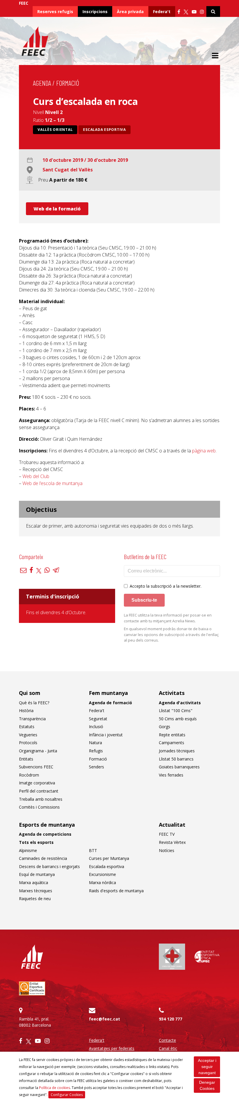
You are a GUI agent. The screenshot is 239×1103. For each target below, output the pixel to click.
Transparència (32, 718)
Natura (95, 742)
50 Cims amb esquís (178, 718)
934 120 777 (170, 1019)
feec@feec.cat (104, 1019)
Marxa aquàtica (33, 882)
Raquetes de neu (35, 898)
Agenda (42, 83)
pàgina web (204, 450)
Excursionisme (102, 874)
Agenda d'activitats (180, 702)
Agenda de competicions (45, 834)
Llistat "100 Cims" (175, 710)
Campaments (171, 742)
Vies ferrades (171, 775)
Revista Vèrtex (172, 842)
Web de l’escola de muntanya (52, 483)
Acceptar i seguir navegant (207, 1066)
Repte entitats (172, 734)
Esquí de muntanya (37, 874)
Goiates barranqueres (179, 767)
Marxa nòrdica (102, 882)
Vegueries (28, 734)
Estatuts (26, 726)
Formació (67, 83)
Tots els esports (36, 842)
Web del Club (35, 476)
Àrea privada (130, 11)
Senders (96, 767)
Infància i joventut (106, 734)
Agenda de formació (110, 702)
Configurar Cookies (67, 1094)
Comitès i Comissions (39, 807)
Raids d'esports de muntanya (116, 890)
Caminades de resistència (43, 858)
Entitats (26, 759)
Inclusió (96, 726)
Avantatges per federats (111, 1048)
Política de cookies (54, 1087)
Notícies (166, 850)
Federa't (162, 11)
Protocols (28, 742)
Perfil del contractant (38, 791)
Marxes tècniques (35, 890)
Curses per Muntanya (109, 858)
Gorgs (164, 726)
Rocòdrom (29, 775)
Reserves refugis (55, 11)
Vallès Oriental (55, 129)
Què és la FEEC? (34, 702)
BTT (93, 850)
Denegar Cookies (207, 1085)
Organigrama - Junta (38, 751)
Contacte (167, 1040)
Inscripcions (95, 11)
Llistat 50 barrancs (176, 759)
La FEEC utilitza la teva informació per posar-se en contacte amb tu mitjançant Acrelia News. (168, 617)
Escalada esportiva (104, 129)
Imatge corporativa (37, 783)
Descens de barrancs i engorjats (49, 866)
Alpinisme (28, 850)
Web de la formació (57, 209)
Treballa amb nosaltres (40, 799)
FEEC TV (167, 834)
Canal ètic (168, 1048)
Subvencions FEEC (36, 767)
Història (26, 710)
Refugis (96, 751)
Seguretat (98, 718)
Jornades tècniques (177, 751)
